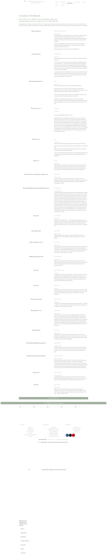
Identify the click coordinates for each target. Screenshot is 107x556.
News (56, 4)
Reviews (70, 2)
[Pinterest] (73, 435)
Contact (62, 4)
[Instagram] (70, 435)
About (56, 2)
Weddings (63, 2)
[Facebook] (67, 435)
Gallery (84, 2)
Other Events (77, 2)
